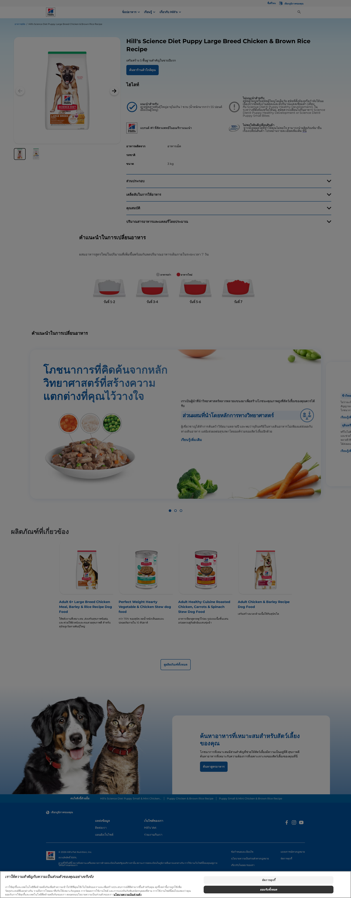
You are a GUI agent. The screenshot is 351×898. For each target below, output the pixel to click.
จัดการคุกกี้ (268, 880)
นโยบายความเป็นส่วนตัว (127, 894)
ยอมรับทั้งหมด (268, 889)
